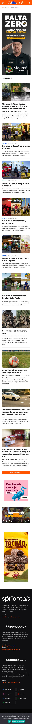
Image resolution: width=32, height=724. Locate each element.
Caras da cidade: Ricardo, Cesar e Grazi (14, 222)
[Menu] (3, 3)
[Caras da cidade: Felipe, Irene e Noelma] (16, 170)
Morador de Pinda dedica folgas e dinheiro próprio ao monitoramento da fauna (14, 106)
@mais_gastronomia (8, 646)
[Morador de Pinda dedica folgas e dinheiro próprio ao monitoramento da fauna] (16, 92)
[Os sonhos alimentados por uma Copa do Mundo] (16, 359)
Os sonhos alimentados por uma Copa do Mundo (14, 371)
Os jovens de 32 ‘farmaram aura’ (14, 332)
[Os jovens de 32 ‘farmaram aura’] (16, 319)
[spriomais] (16, 3)
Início (12, 7)
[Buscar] (29, 3)
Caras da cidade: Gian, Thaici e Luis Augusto (15, 259)
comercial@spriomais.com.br (11, 650)
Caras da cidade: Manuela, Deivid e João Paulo (14, 297)
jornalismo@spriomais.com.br (11, 617)
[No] (30, 718)
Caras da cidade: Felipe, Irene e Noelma (15, 184)
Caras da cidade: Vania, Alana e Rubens (16, 147)
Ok (9, 721)
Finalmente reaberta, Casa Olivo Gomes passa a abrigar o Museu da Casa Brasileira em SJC (16, 453)
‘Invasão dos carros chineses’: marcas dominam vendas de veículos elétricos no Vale (16, 412)
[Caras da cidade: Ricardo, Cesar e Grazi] (16, 207)
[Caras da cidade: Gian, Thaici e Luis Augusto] (16, 244)
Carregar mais (15, 472)
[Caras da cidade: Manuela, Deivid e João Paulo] (16, 282)
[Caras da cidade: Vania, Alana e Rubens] (16, 132)
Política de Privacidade (18, 721)
